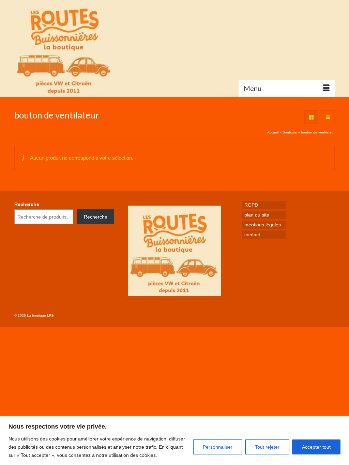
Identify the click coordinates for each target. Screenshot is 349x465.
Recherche (26, 204)
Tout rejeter (267, 447)
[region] (174, 440)
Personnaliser (217, 447)
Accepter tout (316, 447)
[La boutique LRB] (64, 48)
